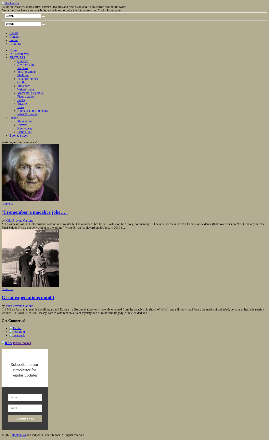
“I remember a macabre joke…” (35, 212)
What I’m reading (28, 114)
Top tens (22, 68)
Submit (13, 40)
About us (15, 43)
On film (22, 82)
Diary (20, 107)
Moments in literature (30, 93)
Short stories (25, 121)
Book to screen (18, 135)
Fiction (13, 117)
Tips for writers (26, 71)
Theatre (22, 103)
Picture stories (26, 96)
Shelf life (23, 75)
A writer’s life (25, 64)
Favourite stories (27, 78)
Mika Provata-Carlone (19, 220)
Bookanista (19, 435)
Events (13, 33)
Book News (22, 343)
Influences (23, 86)
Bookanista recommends (32, 110)
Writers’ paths (25, 89)
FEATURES (17, 57)
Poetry (21, 100)
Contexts (22, 61)
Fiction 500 (24, 132)
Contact (14, 36)
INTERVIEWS (19, 54)
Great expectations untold (28, 297)
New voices (24, 128)
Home (13, 50)
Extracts (22, 125)
